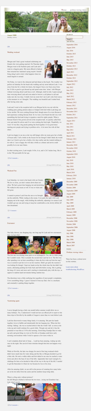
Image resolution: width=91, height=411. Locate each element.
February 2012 (71, 102)
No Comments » (13, 158)
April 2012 (70, 96)
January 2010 (71, 178)
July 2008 (70, 233)
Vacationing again (13, 301)
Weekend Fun (11, 171)
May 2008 (70, 239)
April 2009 (70, 206)
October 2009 (71, 187)
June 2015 (70, 57)
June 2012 (70, 90)
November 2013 (72, 63)
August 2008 (71, 230)
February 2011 (71, 139)
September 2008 (72, 227)
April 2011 (70, 133)
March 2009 (71, 209)
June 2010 (70, 163)
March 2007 (71, 245)
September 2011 (72, 117)
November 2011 (72, 111)
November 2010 (72, 148)
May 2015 (70, 60)
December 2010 (72, 145)
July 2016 (70, 50)
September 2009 (72, 191)
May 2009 (70, 203)
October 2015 (71, 54)
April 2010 (70, 169)
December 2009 (72, 181)
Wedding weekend (13, 52)
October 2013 (71, 66)
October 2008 (71, 224)
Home (64, 10)
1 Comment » (13, 210)
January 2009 (71, 215)
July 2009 (70, 197)
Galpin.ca (14, 28)
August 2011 (71, 121)
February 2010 (71, 175)
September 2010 (72, 154)
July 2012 (70, 87)
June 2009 (70, 200)
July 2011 (70, 124)
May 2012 (70, 93)
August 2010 (71, 157)
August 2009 (71, 194)
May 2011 (70, 130)
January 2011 (71, 142)
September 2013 (72, 69)
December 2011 (72, 108)
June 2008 (70, 236)
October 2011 (71, 114)
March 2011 (71, 136)
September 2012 (72, 81)
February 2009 (71, 212)
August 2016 (71, 47)
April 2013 (70, 72)
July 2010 (70, 160)
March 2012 (71, 99)
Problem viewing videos (78, 10)
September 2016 (72, 44)
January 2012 (71, 105)
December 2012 (72, 75)
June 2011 (70, 127)
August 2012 (71, 84)
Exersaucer (11, 223)
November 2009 (72, 184)
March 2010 (71, 172)
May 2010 (70, 166)
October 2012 (71, 78)
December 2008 (72, 218)
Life (8, 46)
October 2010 (71, 151)
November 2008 (72, 221)
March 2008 (71, 242)
